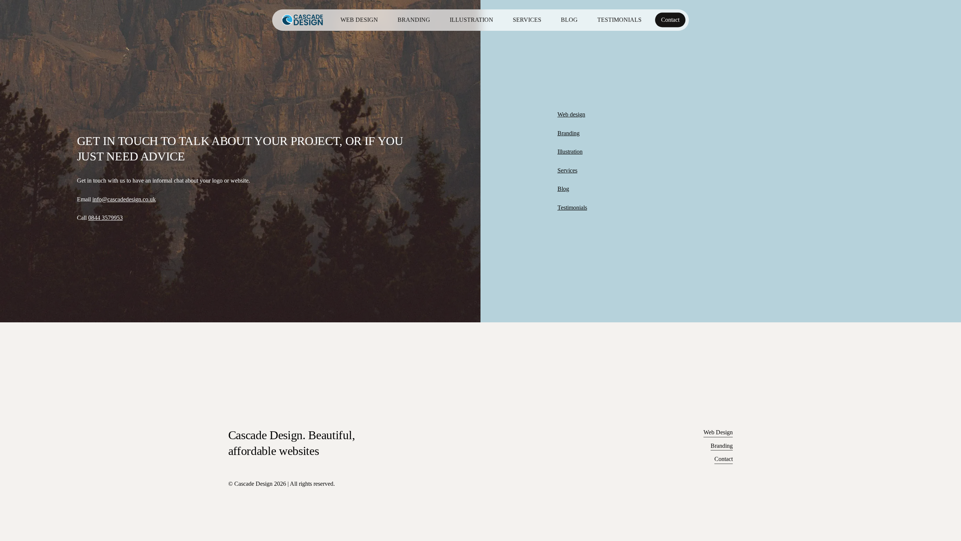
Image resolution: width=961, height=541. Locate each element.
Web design (571, 114)
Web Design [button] (718, 432)
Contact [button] (723, 459)
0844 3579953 (105, 218)
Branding (568, 133)
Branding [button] (722, 446)
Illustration (570, 151)
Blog (563, 189)
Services (567, 170)
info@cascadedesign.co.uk (124, 199)
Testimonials (572, 207)
